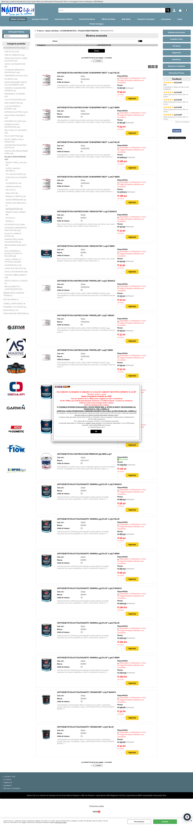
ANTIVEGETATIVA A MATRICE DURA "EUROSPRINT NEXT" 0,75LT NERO (88, 107)
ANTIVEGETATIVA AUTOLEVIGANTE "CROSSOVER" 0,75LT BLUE (85, 727)
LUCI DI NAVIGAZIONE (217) (15, 100)
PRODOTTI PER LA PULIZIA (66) (16, 164)
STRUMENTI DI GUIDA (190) (15, 121)
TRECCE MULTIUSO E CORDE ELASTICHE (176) (15, 59)
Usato (179, 19)
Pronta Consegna (96, 24)
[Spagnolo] (65, 387)
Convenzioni (166, 19)
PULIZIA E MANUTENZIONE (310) (15, 158)
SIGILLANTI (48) (12, 193)
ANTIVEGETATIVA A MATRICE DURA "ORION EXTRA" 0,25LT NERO (86, 246)
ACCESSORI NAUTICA (67, 45)
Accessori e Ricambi (40, 19)
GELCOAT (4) (10, 190)
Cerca (54, 41)
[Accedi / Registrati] (175, 10)
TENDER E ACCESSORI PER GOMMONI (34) (15, 89)
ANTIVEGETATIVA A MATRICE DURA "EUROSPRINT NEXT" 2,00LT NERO (88, 177)
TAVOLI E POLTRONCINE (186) (16, 272)
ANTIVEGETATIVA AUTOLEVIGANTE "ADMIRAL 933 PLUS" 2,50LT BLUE (88, 623)
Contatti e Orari (9, 777)
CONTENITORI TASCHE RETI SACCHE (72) (15, 146)
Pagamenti (8, 782)
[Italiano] (56, 387)
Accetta (165, 822)
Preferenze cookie (96, 806)
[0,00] (181, 10)
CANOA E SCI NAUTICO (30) (15, 268)
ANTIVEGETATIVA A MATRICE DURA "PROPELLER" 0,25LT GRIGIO (85, 315)
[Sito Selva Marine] (16, 337)
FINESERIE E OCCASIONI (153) (14, 307)
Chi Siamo (7, 780)
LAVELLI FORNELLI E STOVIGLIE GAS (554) (12, 260)
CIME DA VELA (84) (11, 52)
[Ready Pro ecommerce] (96, 811)
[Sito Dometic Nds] (16, 438)
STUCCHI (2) (10, 218)
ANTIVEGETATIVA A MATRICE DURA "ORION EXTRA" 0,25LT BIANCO (87, 211)
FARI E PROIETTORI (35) (13, 103)
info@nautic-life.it (60, 2)
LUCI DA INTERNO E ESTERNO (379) (12, 107)
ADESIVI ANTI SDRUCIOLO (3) (16, 204)
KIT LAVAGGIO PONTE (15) (16, 174)
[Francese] (62, 387)
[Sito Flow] (16, 459)
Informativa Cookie (60, 822)
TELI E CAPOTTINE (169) (13, 136)
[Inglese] (59, 387)
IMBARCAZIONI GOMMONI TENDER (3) (13, 294)
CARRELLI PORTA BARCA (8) (14, 304)
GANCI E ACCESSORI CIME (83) (14, 65)
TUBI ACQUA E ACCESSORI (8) (16, 178)
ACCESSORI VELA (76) (12, 265)
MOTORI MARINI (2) (10, 300)
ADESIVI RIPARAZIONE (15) (16, 200)
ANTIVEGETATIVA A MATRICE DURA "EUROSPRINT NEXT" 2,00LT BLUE (88, 142)
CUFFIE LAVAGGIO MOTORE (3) (13, 169)
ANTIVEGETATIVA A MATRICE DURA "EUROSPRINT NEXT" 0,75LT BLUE (88, 73)
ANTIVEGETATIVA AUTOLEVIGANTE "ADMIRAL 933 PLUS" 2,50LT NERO (88, 657)
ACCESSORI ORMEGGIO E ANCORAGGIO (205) (14, 71)
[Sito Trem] (16, 378)
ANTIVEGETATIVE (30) (14, 209)
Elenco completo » (182, 122)
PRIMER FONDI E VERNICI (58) (16, 213)
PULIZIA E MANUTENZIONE (86, 45)
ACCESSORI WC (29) (13, 183)
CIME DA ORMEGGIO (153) (14, 55)
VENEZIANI (85, 79)
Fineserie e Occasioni (145, 19)
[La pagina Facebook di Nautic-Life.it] (176, 135)
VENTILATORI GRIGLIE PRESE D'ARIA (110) (16, 152)
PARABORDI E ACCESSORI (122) (14, 95)
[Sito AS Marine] (16, 357)
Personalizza (139, 822)
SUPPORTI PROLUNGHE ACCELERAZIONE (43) (13, 240)
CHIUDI (191, 820)
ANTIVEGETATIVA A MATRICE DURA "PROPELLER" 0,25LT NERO (85, 350)
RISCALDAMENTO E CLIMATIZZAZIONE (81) (13, 288)
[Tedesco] (68, 387)
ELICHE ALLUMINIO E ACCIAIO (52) (12, 235)
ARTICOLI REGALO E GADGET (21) (16, 282)
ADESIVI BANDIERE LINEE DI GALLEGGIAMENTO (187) (15, 83)
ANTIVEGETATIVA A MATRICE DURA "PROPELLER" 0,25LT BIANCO (86, 281)
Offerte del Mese (108, 19)
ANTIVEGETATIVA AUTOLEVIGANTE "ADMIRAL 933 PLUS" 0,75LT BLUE (88, 519)
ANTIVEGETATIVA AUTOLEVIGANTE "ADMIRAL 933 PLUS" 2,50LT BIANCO (89, 588)
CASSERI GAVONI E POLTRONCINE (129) (12, 125)
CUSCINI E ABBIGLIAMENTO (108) (15, 276)
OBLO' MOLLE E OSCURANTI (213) (15, 131)
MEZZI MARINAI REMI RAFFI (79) (15, 246)
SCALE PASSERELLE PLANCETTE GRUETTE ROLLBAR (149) (13, 253)
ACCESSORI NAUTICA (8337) (14, 48)
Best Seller (126, 19)
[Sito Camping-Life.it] (16, 479)
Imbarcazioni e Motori (63, 19)
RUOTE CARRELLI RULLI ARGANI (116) (14, 140)
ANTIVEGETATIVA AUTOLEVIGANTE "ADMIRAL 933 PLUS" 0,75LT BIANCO (89, 484)
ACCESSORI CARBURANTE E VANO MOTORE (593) (15, 229)
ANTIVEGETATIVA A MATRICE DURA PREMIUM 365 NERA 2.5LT (84, 454)
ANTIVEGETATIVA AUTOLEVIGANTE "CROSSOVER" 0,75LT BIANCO (86, 692)
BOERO (83, 218)
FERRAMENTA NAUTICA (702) (16, 76)
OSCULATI (85, 460)
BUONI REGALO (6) (10, 310)
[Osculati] (16, 397)
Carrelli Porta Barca (87, 19)
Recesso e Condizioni (12, 788)
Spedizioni (8, 785)
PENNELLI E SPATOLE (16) (16, 196)
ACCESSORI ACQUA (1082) (14, 225)
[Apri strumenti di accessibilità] (187, 817)
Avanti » (99, 61)
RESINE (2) (10, 221)
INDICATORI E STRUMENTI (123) (14, 116)
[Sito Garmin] (16, 418)
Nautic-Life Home (18, 19)
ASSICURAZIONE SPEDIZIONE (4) (16, 313)
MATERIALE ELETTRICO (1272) (16, 112)
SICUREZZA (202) (11, 79)
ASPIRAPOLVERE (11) (13, 187)
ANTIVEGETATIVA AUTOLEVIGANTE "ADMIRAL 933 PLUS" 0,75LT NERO (88, 553)
